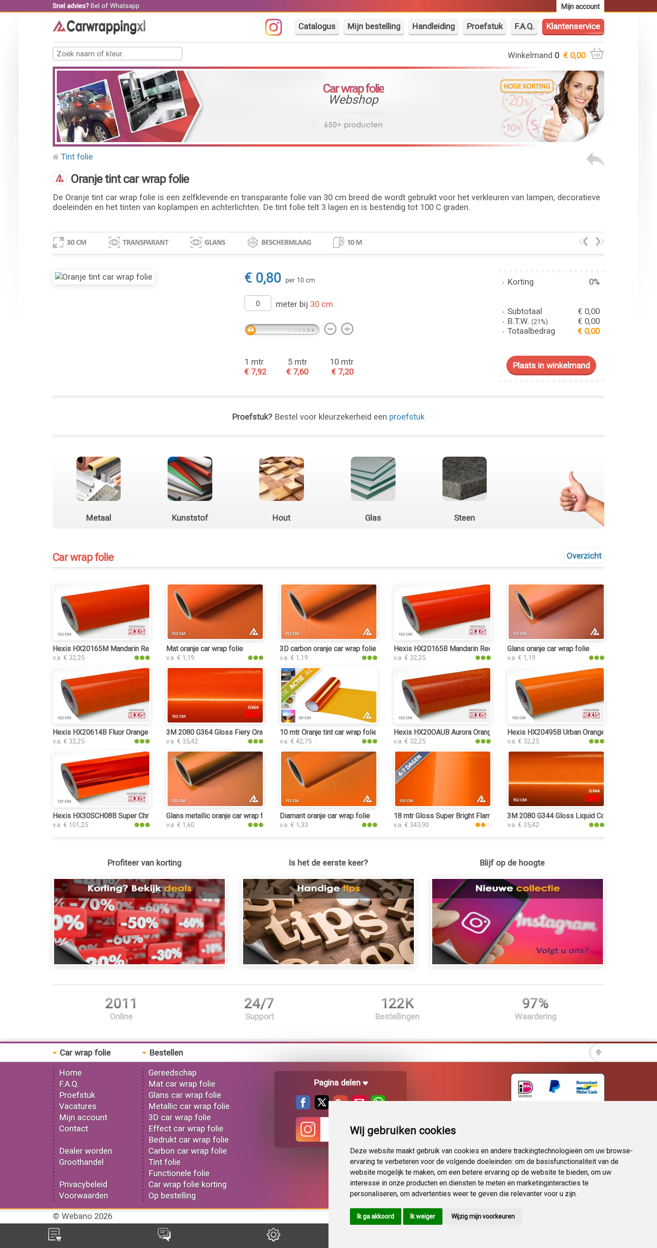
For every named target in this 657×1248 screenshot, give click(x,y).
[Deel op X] (319, 1107)
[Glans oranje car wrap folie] (556, 638)
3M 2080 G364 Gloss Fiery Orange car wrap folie (242, 732)
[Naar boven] (596, 1059)
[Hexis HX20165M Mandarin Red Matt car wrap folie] (102, 638)
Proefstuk (485, 26)
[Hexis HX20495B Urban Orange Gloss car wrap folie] (556, 721)
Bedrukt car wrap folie (188, 1140)
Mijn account (83, 1117)
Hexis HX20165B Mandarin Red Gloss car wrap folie (475, 648)
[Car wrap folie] (99, 32)
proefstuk (407, 417)
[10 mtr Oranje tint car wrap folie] (329, 721)
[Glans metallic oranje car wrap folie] (215, 805)
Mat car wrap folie (181, 1084)
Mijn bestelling (373, 26)
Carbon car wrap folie (187, 1151)
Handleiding (433, 26)
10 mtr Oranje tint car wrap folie (328, 732)
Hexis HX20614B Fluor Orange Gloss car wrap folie (133, 732)
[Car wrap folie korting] (140, 963)
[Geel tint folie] (600, 243)
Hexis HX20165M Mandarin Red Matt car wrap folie (133, 648)
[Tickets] (164, 1239)
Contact (73, 1129)
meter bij (304, 304)
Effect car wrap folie (185, 1129)
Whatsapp (124, 6)
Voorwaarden (83, 1196)
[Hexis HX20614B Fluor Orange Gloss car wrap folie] (102, 721)
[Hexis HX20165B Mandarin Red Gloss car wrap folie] (443, 638)
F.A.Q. (524, 26)
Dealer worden (85, 1151)
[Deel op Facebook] (303, 1107)
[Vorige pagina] (595, 165)
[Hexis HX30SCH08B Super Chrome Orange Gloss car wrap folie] (102, 805)
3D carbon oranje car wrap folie (328, 648)
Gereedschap (172, 1073)
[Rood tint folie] (583, 243)
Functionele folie (179, 1173)
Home (70, 1073)
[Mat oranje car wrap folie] (215, 638)
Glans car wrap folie (184, 1095)
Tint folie (77, 157)
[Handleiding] (329, 963)
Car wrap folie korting (187, 1184)
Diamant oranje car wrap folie (325, 815)
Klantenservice (573, 26)
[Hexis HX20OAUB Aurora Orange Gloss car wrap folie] (443, 721)
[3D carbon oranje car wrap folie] (329, 638)
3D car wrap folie (179, 1117)
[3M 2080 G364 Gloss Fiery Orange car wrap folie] (215, 721)
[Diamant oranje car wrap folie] (329, 805)
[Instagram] (278, 33)
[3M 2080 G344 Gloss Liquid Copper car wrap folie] (556, 805)
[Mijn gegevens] (273, 1239)
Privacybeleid (83, 1184)
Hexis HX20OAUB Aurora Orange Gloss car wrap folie (477, 732)
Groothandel (81, 1162)
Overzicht (584, 556)
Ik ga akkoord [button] (375, 1216)
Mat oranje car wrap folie (204, 648)
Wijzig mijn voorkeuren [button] (483, 1216)
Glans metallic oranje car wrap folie (220, 815)
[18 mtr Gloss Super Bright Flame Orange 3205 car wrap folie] (443, 805)
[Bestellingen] (54, 1239)
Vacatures (78, 1106)
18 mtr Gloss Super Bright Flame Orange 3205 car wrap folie (487, 815)
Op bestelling (172, 1196)
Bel (95, 6)
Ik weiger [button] (422, 1216)
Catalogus (317, 26)
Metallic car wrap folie (189, 1106)
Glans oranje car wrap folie (548, 648)
